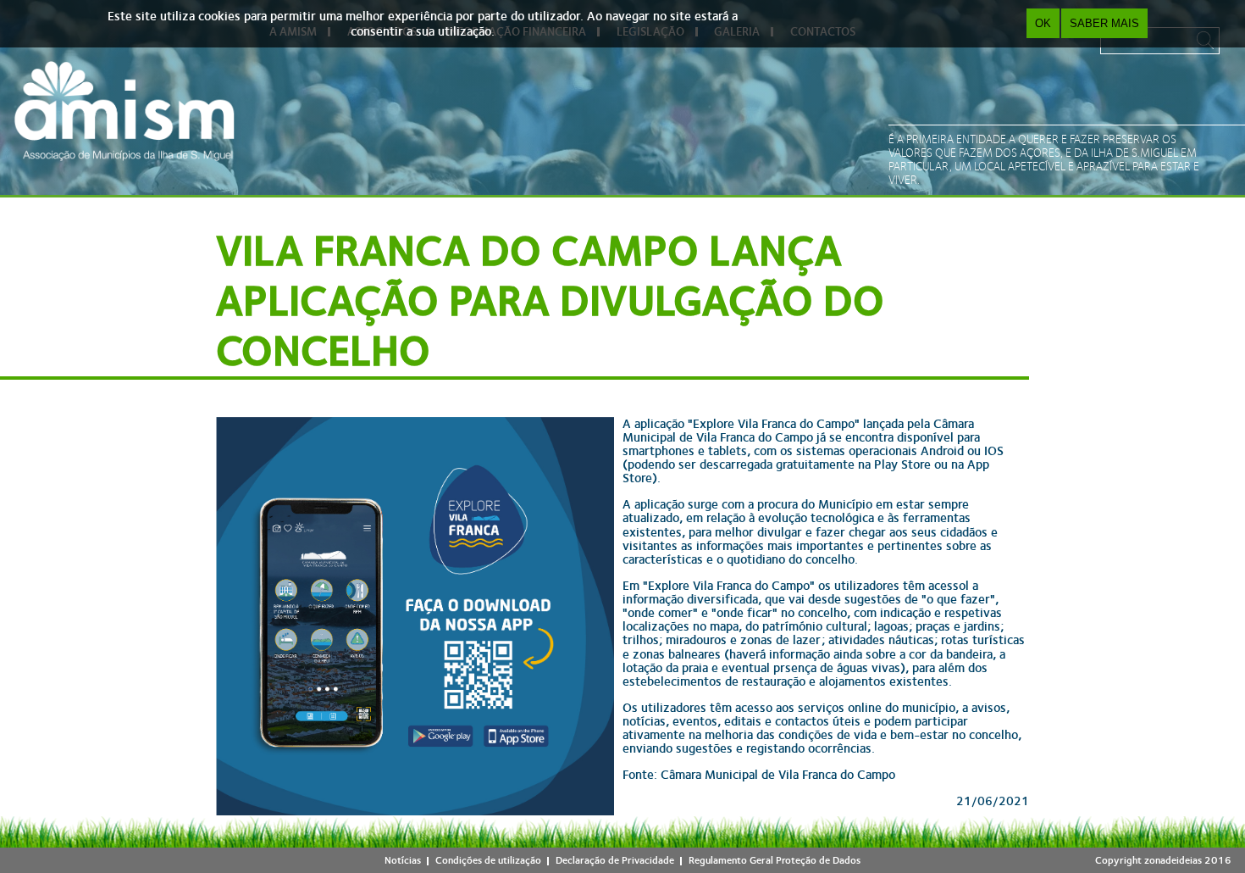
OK (1043, 23)
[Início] (124, 110)
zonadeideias (1173, 860)
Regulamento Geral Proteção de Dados (774, 860)
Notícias (403, 860)
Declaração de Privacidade (615, 860)
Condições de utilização (488, 860)
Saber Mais (1104, 23)
